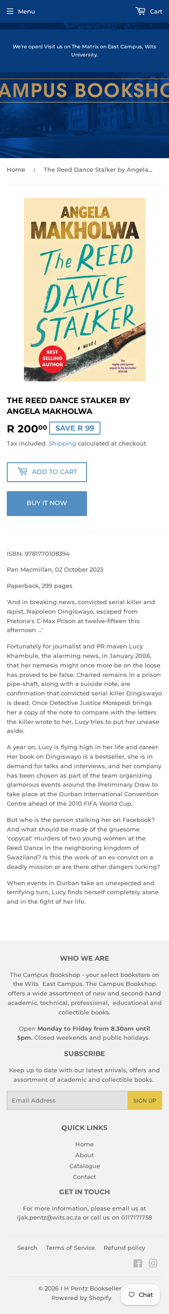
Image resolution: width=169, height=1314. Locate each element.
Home (16, 169)
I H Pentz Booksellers (92, 1288)
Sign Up (144, 1100)
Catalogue (84, 1165)
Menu (26, 11)
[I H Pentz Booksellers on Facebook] (137, 1264)
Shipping (62, 443)
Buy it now (47, 503)
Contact (84, 1176)
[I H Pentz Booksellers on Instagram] (153, 1264)
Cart (155, 11)
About (84, 1155)
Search (27, 1247)
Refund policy (124, 1247)
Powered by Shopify (81, 1297)
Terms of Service (70, 1247)
